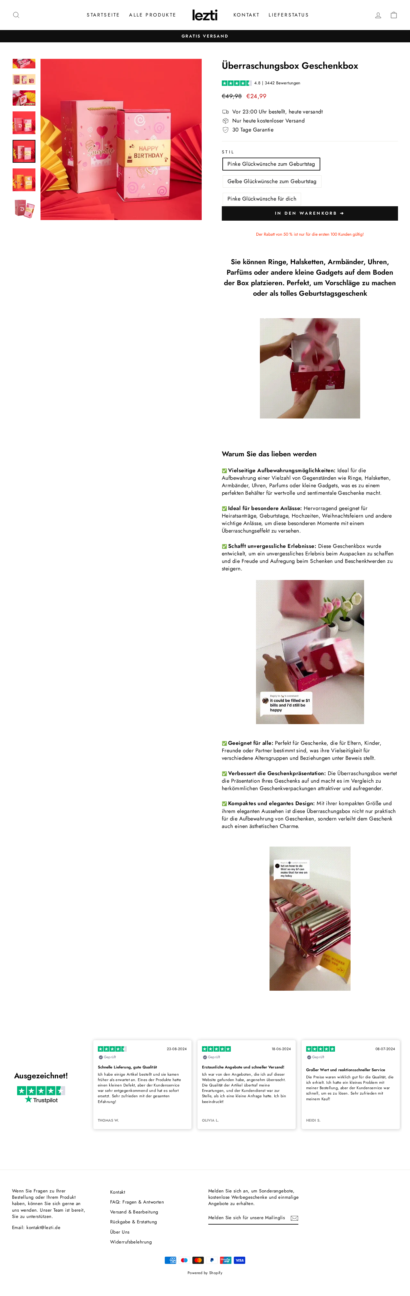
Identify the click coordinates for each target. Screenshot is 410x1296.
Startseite (103, 14)
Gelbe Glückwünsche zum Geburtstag (272, 181)
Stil (228, 152)
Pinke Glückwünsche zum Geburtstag (271, 164)
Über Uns (120, 1232)
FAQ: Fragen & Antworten (137, 1202)
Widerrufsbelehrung (131, 1242)
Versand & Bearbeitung (134, 1212)
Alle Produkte (152, 14)
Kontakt (247, 14)
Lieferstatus (289, 14)
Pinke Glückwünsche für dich (262, 199)
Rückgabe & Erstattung (133, 1222)
